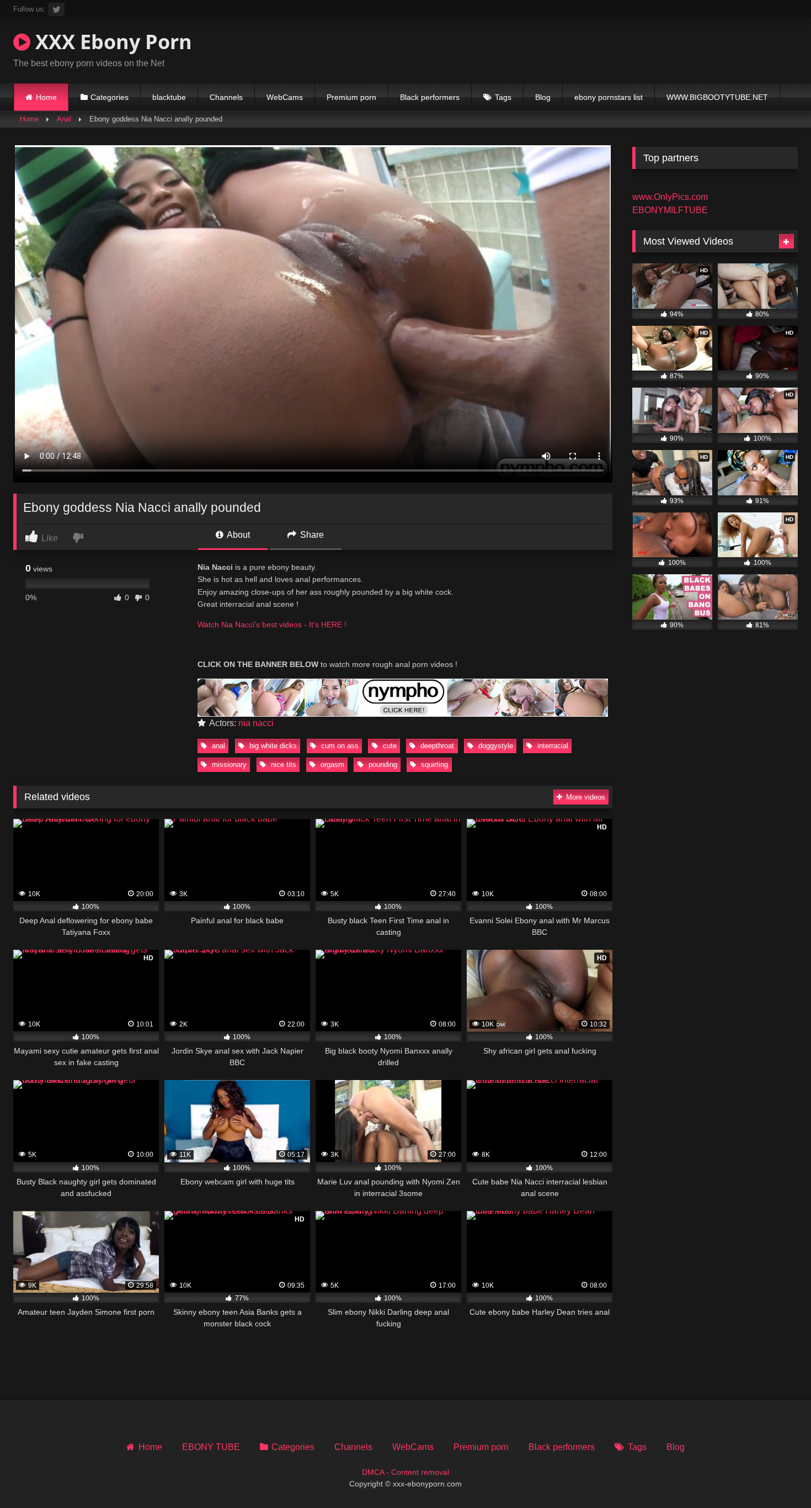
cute (389, 746)
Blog (543, 97)
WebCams (284, 97)
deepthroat (436, 746)
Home (46, 97)
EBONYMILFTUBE (670, 210)
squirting (433, 764)
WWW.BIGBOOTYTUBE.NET (717, 97)
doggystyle (494, 746)
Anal (64, 119)
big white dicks (272, 746)
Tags (503, 97)
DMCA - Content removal (405, 1472)
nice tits (282, 764)
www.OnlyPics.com (670, 197)
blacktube (169, 97)
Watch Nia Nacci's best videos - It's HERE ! (272, 624)
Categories (109, 97)
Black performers (430, 97)
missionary (228, 764)
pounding (381, 764)
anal (217, 746)
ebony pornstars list (608, 97)
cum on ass (339, 746)
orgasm (331, 764)
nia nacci (256, 723)
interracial (551, 746)
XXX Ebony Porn (111, 41)
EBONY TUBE (211, 1447)
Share (311, 534)
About (237, 534)
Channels (226, 97)
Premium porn (351, 97)
